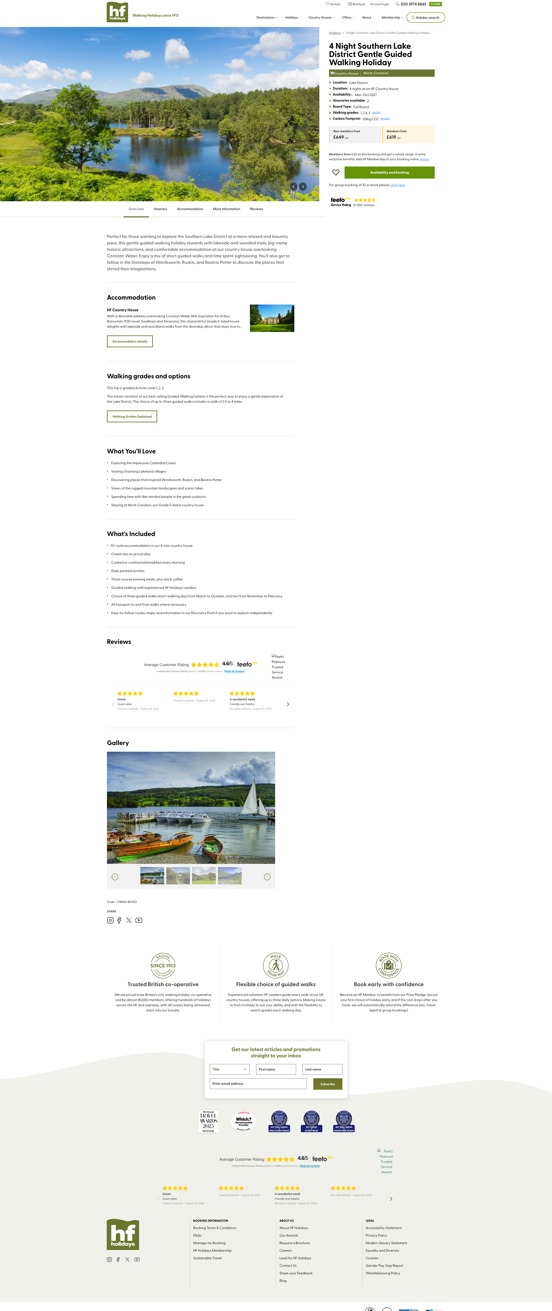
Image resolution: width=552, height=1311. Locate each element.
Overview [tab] (136, 208)
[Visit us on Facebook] (119, 920)
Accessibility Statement (384, 1227)
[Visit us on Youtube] (138, 920)
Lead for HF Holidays (295, 1257)
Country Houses (320, 17)
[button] (335, 4)
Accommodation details (129, 341)
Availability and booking (389, 172)
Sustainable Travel (207, 1257)
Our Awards (288, 1235)
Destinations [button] (266, 17)
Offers (346, 17)
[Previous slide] (293, 186)
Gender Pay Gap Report (384, 1265)
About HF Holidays (293, 1227)
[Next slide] (303, 186)
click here (397, 184)
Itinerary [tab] (160, 208)
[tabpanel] (200, 561)
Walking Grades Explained (132, 416)
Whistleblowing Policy (383, 1272)
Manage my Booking (209, 1242)
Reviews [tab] (256, 208)
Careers (285, 1250)
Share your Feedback (296, 1272)
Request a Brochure (294, 1242)
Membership (391, 17)
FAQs (197, 1235)
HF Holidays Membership (212, 1250)
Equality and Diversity (382, 1250)
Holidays (291, 17)
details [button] (376, 112)
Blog (283, 1280)
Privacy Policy (376, 1235)
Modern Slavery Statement (386, 1242)
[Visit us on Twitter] (129, 920)
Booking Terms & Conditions (214, 1227)
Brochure (359, 4)
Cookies (372, 1257)
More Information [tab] (226, 208)
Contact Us (287, 1265)
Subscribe (327, 1083)
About (366, 17)
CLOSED (435, 4)
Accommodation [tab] (190, 208)
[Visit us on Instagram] (110, 920)
